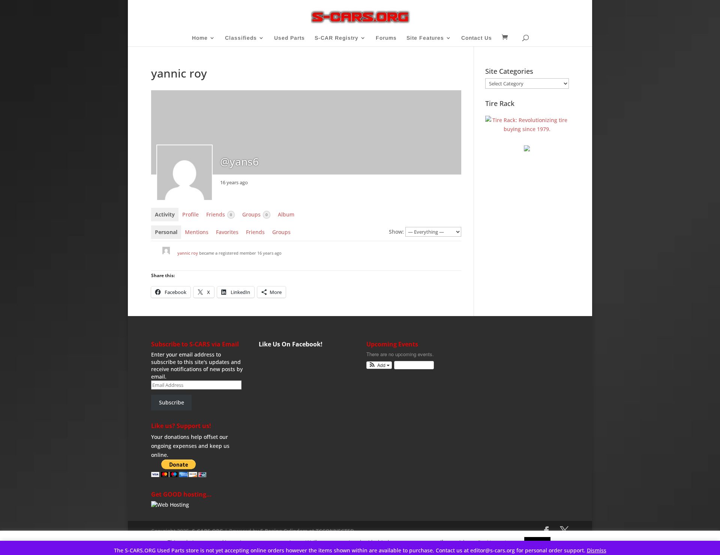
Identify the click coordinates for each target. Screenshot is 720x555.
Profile (190, 214)
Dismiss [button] (596, 550)
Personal (166, 232)
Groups (255, 214)
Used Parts (289, 38)
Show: (396, 231)
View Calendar (412, 365)
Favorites (227, 232)
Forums (386, 38)
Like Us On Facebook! (290, 344)
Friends (219, 214)
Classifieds (241, 38)
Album (286, 214)
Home (200, 38)
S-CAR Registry (336, 38)
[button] (379, 365)
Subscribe (171, 402)
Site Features (425, 38)
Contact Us (476, 38)
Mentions (196, 232)
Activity (165, 214)
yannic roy (187, 253)
